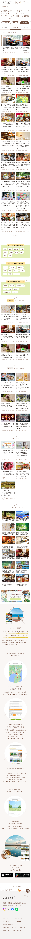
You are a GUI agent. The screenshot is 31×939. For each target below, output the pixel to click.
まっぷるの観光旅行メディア (9, 924)
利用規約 (17, 918)
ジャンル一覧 (6, 930)
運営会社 (19, 921)
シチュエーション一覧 (16, 930)
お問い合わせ (23, 918)
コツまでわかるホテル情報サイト (11, 927)
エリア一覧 (22, 927)
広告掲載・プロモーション (9, 921)
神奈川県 (6, 6)
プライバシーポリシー (8, 918)
